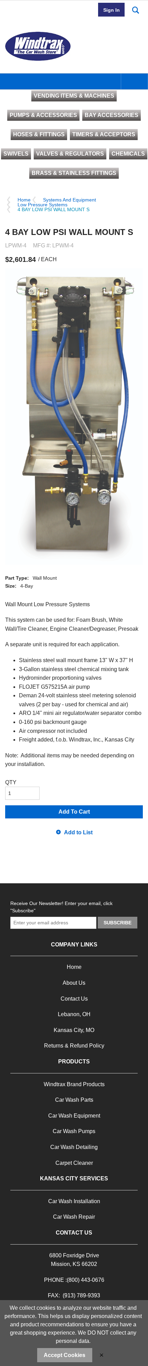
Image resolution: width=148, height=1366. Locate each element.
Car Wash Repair (74, 1217)
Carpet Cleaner (74, 1163)
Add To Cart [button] (74, 812)
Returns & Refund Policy (74, 1046)
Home (24, 200)
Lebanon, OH (74, 1014)
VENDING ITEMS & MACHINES (74, 96)
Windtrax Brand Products (74, 1084)
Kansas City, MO (74, 1030)
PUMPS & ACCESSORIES (43, 115)
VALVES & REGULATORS (70, 154)
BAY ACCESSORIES (111, 115)
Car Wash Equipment (74, 1116)
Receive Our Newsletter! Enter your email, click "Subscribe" (61, 907)
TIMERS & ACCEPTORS (103, 134)
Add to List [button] (78, 832)
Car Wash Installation (74, 1201)
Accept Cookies (64, 1355)
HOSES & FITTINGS (39, 134)
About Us (74, 983)
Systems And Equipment (69, 200)
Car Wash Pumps (74, 1131)
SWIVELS (16, 154)
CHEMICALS (128, 154)
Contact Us (74, 999)
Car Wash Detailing (74, 1147)
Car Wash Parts (74, 1100)
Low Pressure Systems (42, 204)
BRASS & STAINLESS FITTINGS (74, 173)
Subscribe (117, 922)
